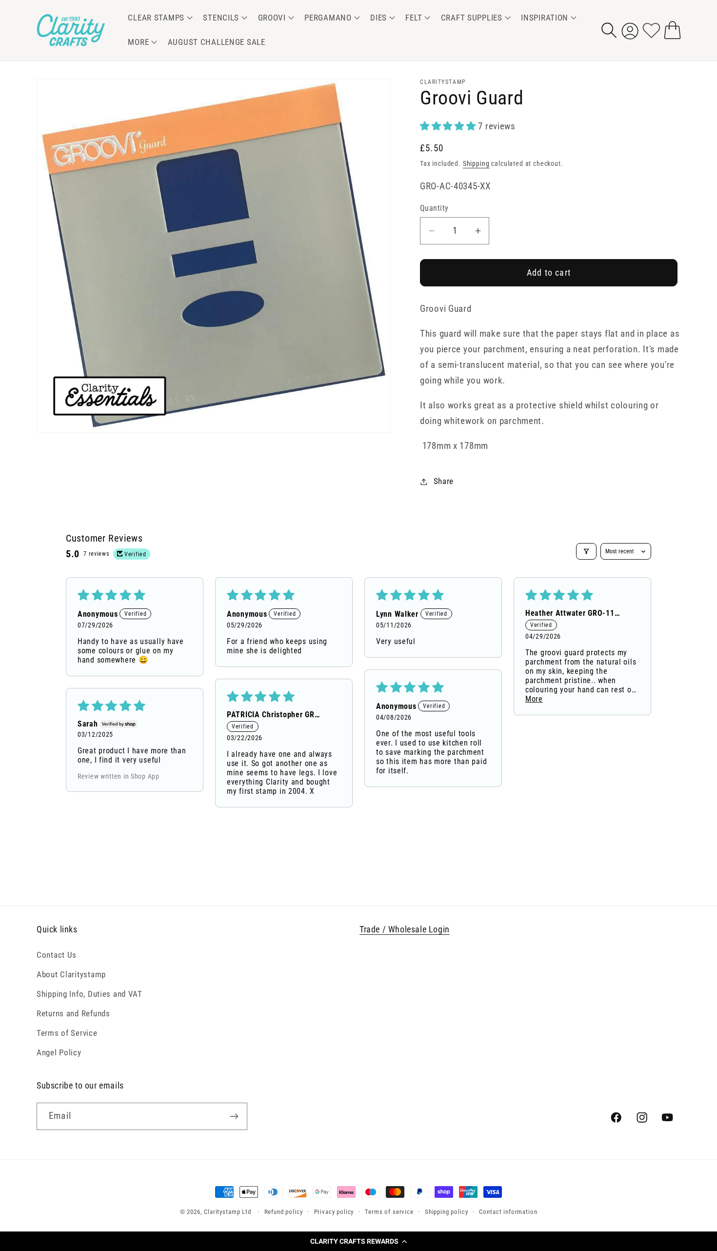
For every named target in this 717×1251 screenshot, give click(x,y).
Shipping (476, 164)
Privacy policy (334, 1211)
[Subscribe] (234, 1116)
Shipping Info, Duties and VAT (89, 993)
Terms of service (389, 1211)
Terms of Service (67, 1032)
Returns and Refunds (73, 1013)
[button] (358, 1241)
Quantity (434, 208)
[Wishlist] (651, 30)
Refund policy (283, 1211)
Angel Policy (59, 1052)
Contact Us (57, 954)
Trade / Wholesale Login (404, 929)
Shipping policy (446, 1211)
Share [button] (444, 481)
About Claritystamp (71, 974)
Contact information (508, 1211)
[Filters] (586, 551)
